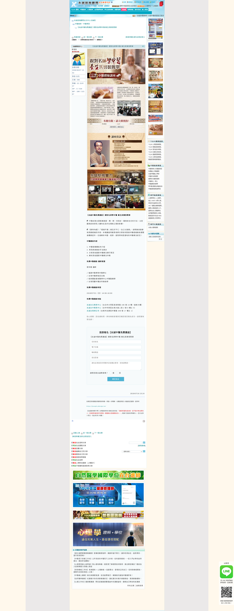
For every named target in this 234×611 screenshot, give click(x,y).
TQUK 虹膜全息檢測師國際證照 (155, 152)
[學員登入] (130, 2)
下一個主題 (99, 37)
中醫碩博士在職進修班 (155, 169)
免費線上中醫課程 (153, 171)
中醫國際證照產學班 (154, 189)
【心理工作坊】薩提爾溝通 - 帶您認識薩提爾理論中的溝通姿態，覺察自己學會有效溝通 (107, 582)
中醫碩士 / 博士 (153, 181)
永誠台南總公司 (93, 311)
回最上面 (76, 433)
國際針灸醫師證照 (153, 179)
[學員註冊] (137, 2)
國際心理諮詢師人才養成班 (155, 208)
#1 (143, 46)
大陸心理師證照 (153, 227)
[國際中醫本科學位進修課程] (155, 81)
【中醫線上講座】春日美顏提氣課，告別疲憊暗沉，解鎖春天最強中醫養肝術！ (103, 575)
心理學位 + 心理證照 (152, 6)
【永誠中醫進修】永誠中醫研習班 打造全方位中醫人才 (140, 16)
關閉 (226, 563)
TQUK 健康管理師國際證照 (155, 154)
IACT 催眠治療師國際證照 (155, 205)
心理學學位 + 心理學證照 (155, 198)
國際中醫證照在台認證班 (128, 6)
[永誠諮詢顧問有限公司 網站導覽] (145, 2)
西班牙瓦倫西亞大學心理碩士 (155, 203)
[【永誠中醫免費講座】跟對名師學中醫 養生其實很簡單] (116, 210)
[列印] (72, 420)
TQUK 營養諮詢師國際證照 (155, 147)
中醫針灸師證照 (153, 176)
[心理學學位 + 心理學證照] (155, 55)
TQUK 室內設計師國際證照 (155, 149)
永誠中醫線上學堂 (153, 174)
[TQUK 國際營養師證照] (108, 515)
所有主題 (130, 586)
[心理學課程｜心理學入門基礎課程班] (155, 67)
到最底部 (77, 37)
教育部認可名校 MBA (154, 215)
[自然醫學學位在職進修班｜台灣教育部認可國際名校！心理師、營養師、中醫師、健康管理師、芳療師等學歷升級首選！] (108, 475)
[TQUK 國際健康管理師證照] (108, 495)
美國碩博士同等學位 (154, 218)
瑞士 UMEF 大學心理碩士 (155, 200)
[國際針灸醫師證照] (155, 135)
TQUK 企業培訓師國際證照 (155, 157)
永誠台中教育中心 (94, 308)
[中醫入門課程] (155, 112)
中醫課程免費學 (153, 184)
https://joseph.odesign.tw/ (96, 406)
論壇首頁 (139, 586)
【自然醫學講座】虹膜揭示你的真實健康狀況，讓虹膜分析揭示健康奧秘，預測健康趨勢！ (108, 579)
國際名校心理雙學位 (154, 210)
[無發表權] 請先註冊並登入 (135, 37)
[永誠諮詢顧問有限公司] (124, 2)
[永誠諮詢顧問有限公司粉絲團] (112, 3)
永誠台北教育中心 (94, 305)
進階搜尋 (141, 446)
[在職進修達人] (152, 2)
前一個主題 (88, 37)
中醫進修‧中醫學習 (82, 24)
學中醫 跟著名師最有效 (155, 186)
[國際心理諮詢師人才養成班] (155, 122)
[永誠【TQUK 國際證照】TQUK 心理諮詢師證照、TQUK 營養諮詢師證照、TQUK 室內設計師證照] (155, 38)
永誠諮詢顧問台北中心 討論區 (85, 20)
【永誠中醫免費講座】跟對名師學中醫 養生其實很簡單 (97, 27)
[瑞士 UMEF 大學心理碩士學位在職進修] (155, 98)
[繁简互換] (157, 2)
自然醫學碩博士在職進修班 (155, 213)
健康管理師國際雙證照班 (155, 159)
